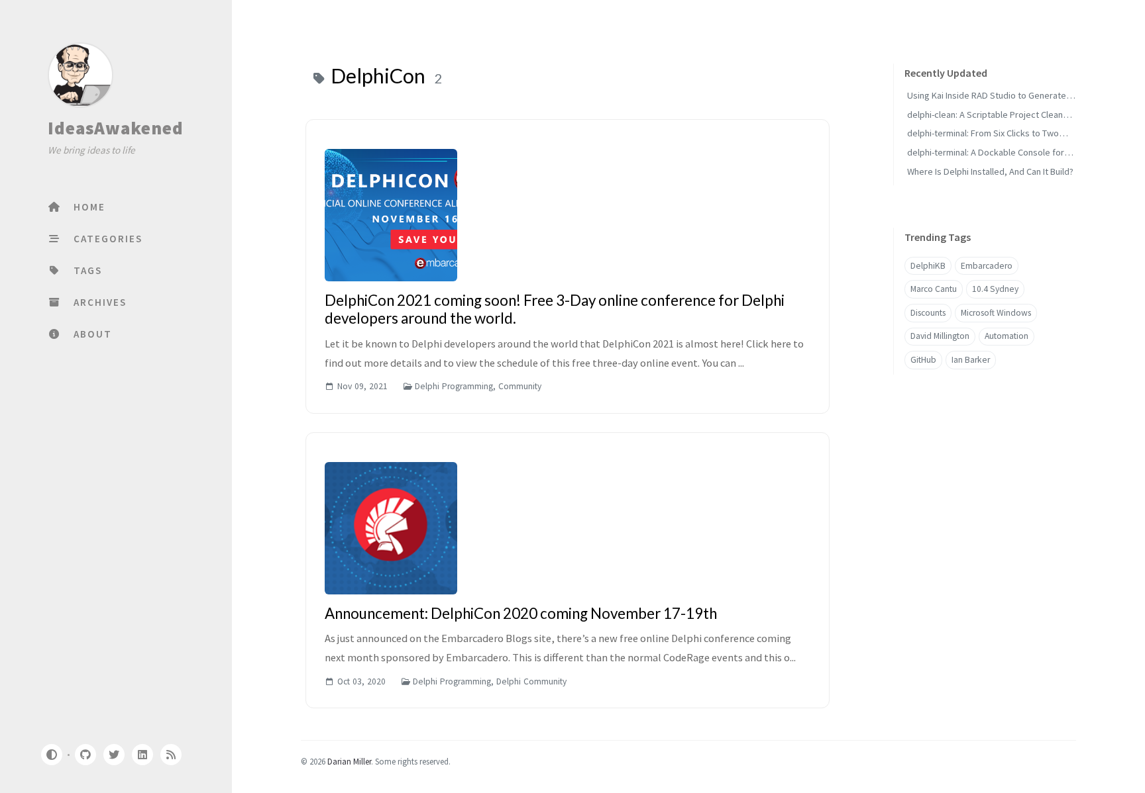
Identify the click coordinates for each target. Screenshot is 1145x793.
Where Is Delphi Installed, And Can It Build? (990, 171)
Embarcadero (986, 265)
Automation (1006, 336)
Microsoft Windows (996, 312)
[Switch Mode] (51, 754)
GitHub (923, 359)
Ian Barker (971, 359)
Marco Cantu (933, 289)
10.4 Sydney (995, 289)
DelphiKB (928, 265)
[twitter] (114, 754)
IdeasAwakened (116, 128)
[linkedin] (142, 754)
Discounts (928, 312)
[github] (84, 754)
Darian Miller (349, 761)
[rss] (171, 754)
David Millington (939, 336)
